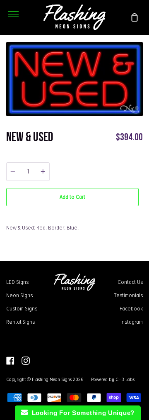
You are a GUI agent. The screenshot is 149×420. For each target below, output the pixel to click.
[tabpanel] (74, 79)
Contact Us (130, 282)
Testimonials (128, 295)
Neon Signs (19, 295)
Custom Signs (21, 308)
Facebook (131, 308)
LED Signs (17, 282)
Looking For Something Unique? (81, 412)
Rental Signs (20, 321)
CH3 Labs (125, 379)
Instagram (131, 321)
